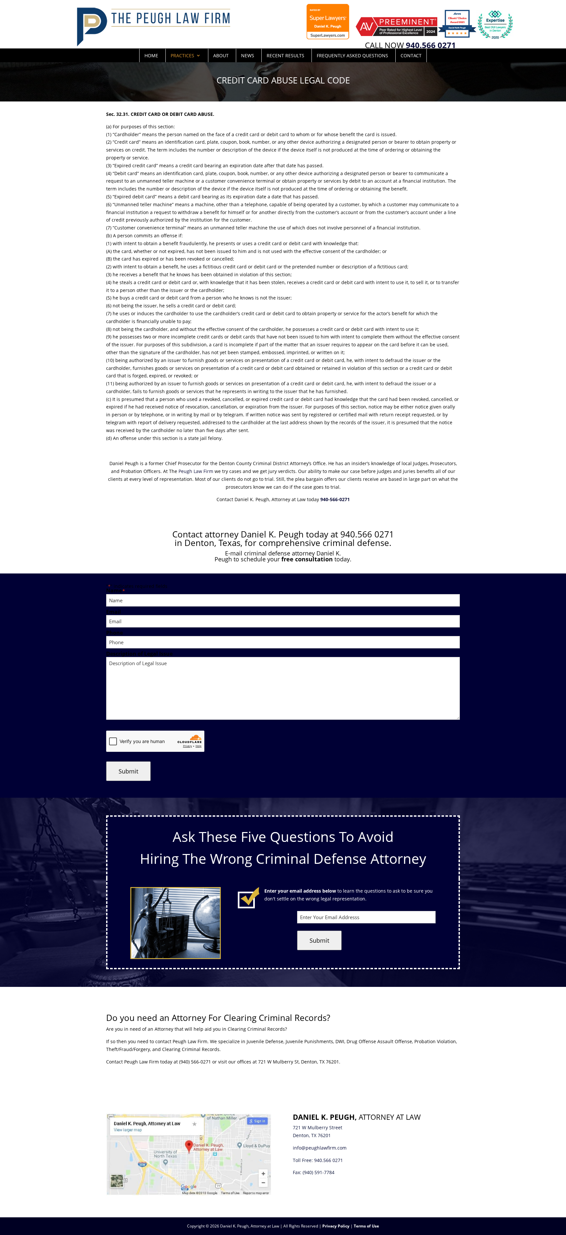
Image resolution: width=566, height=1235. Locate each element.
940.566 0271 (328, 1160)
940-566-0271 (335, 499)
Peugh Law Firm (196, 471)
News (247, 55)
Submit (128, 771)
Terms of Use (366, 1226)
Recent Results (285, 55)
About (221, 55)
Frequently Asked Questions (352, 55)
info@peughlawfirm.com (320, 1148)
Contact (411, 55)
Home (151, 55)
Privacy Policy (335, 1226)
